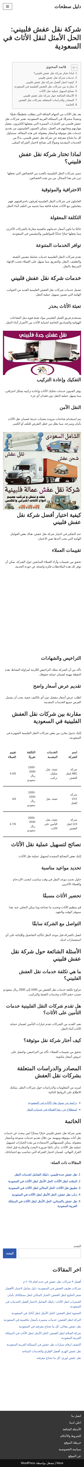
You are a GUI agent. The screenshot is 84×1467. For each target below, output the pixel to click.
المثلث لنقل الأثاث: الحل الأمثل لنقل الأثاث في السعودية (42, 1181)
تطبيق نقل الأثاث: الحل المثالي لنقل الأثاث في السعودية (42, 1188)
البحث (77, 1246)
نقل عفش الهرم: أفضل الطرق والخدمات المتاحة (51, 1351)
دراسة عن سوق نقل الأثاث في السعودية (52, 1102)
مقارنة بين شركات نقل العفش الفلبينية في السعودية (44, 86)
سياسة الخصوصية (70, 1449)
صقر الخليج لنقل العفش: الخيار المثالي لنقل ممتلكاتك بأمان (44, 1295)
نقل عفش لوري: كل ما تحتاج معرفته (59, 1358)
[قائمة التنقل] (7, 6)
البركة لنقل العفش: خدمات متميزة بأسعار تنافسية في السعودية (42, 1319)
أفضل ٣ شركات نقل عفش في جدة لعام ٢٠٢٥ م (52, 1281)
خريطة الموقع (72, 1442)
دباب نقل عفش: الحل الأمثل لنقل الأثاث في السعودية (44, 1194)
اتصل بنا (76, 1415)
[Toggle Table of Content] (72, 67)
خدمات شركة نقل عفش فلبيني (56, 77)
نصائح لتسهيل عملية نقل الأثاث (56, 91)
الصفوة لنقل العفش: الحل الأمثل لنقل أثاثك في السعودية (46, 1313)
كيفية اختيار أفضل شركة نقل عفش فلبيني (50, 82)
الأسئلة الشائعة (72, 1429)
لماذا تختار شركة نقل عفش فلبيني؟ (54, 73)
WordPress (28, 1463)
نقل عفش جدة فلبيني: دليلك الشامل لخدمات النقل (45, 1174)
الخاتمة (70, 104)
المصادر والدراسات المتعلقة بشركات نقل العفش (46, 100)
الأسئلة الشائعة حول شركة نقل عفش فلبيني (48, 95)
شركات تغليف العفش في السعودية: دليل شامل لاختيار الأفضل (43, 1288)
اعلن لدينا (75, 1422)
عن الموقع (74, 1456)
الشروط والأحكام (70, 1436)
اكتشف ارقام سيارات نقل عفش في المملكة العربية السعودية (44, 1344)
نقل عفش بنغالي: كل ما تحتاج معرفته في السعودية (50, 1326)
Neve (59, 1463)
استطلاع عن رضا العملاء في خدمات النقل (52, 1109)
